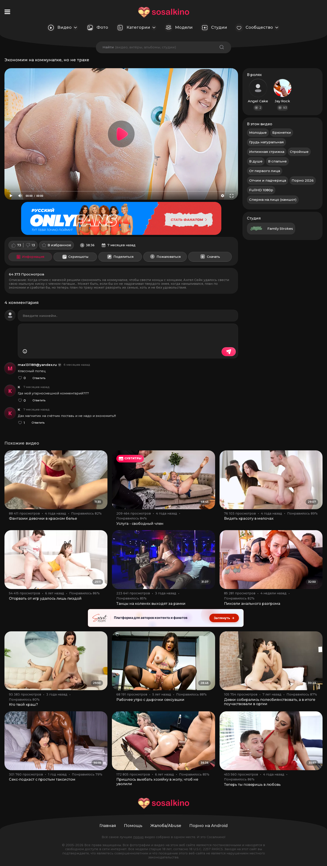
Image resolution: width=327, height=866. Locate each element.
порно (138, 837)
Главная (107, 825)
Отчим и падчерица (267, 180)
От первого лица (264, 171)
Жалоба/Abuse (165, 825)
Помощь (133, 825)
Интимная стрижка (266, 152)
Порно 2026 (303, 180)
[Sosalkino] (163, 12)
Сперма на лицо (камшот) (273, 199)
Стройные (299, 152)
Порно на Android (208, 825)
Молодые (258, 132)
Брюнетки (281, 132)
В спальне (277, 161)
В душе (255, 161)
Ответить (38, 378)
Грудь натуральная (266, 142)
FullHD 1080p (261, 190)
